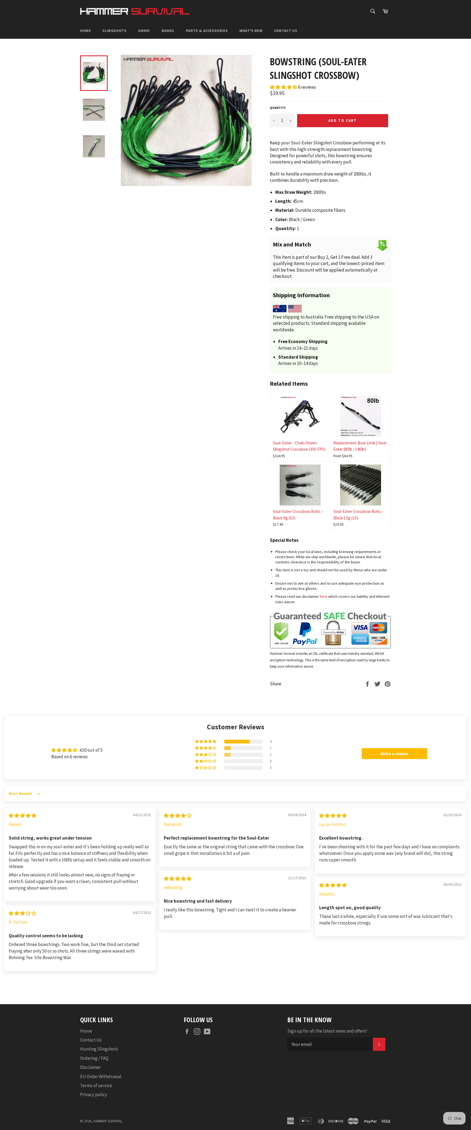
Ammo (144, 30)
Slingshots (114, 30)
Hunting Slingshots (99, 1049)
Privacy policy (93, 1095)
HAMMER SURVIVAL (107, 1121)
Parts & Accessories (207, 30)
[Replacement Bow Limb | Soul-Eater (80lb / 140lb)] (360, 416)
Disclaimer (90, 1067)
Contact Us (285, 30)
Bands (168, 30)
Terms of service (96, 1086)
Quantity (278, 108)
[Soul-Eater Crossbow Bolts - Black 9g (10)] (300, 485)
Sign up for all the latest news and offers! (327, 1031)
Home (85, 30)
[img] (22, 816)
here (323, 596)
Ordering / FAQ (94, 1058)
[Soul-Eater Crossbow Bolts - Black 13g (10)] (360, 485)
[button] (284, 87)
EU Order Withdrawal (100, 1077)
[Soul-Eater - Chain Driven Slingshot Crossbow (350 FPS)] (300, 416)
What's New (250, 30)
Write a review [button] (394, 753)
